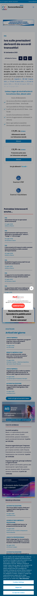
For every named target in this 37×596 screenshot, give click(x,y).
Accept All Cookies (18, 593)
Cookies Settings (18, 582)
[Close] (34, 557)
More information (24, 578)
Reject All (18, 587)
